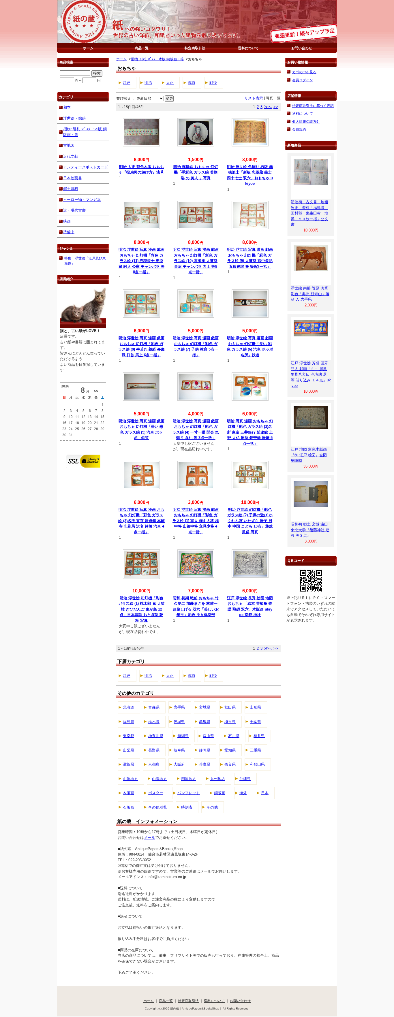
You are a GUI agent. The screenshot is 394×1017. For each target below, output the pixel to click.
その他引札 (157, 807)
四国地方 (188, 779)
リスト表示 (253, 98)
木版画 (128, 793)
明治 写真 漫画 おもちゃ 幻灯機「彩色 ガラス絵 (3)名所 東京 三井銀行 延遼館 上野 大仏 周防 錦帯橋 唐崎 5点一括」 (250, 432)
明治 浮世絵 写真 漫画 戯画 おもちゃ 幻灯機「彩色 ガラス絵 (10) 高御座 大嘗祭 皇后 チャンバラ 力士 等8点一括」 (196, 260)
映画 (67, 221)
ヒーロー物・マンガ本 (82, 199)
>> (275, 107)
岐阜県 (179, 750)
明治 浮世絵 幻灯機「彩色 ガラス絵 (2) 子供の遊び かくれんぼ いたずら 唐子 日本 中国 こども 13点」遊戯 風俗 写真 (250, 520)
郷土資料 (70, 189)
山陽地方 (159, 779)
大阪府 (179, 764)
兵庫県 (204, 764)
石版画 (128, 807)
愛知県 (230, 750)
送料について (248, 48)
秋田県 (230, 707)
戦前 (191, 82)
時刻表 (186, 807)
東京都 (128, 736)
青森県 (154, 707)
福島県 (128, 722)
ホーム (88, 48)
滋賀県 (128, 764)
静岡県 (204, 750)
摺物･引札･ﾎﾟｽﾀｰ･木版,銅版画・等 (157, 59)
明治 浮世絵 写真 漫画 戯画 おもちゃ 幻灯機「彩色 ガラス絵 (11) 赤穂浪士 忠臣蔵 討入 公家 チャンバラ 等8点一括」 (141, 260)
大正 (170, 82)
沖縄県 (245, 779)
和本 (67, 107)
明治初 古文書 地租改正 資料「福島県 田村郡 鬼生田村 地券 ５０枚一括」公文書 (309, 213)
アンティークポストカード (85, 167)
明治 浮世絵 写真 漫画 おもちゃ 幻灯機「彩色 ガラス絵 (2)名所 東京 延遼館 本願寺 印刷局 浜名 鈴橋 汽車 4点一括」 (141, 520)
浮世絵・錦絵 (74, 118)
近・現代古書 (74, 210)
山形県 (255, 707)
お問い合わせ (301, 48)
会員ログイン (302, 80)
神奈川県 (155, 736)
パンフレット (188, 793)
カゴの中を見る (304, 72)
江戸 (126, 82)
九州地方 (217, 779)
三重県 (255, 750)
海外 (243, 793)
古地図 (68, 145)
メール (149, 837)
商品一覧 (142, 48)
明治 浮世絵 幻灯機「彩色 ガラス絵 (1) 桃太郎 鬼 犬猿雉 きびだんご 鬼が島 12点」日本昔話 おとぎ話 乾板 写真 (141, 609)
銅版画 (219, 793)
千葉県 (255, 722)
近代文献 (70, 156)
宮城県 (204, 707)
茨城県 (179, 722)
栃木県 (154, 722)
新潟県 (183, 736)
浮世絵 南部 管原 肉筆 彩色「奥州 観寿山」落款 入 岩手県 (310, 294)
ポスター (155, 793)
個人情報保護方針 (306, 121)
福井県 (259, 736)
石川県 (233, 736)
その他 (212, 807)
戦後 (213, 82)
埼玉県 (230, 722)
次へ (268, 107)
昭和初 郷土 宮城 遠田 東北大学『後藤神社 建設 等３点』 (310, 530)
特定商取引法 (195, 48)
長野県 (154, 750)
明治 (148, 82)
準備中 (68, 232)
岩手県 (179, 707)
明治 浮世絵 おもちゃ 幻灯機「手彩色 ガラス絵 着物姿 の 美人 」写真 (195, 172)
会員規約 (299, 129)
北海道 (128, 707)
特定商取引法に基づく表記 (313, 106)
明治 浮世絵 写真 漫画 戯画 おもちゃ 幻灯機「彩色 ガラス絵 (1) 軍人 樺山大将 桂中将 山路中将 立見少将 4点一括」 (195, 520)
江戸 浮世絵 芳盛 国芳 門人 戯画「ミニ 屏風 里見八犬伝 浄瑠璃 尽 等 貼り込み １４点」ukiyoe (311, 374)
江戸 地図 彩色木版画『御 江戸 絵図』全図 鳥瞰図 (309, 455)
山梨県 (128, 750)
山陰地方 (130, 779)
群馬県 (204, 722)
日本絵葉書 (72, 178)
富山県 (208, 736)
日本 (265, 793)
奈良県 (230, 764)
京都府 (154, 764)
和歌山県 (257, 764)
